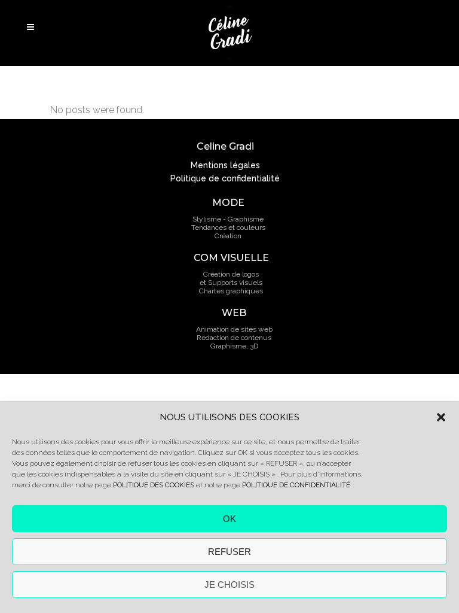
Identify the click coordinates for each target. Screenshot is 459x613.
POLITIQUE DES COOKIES (153, 485)
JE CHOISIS (229, 584)
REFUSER (229, 552)
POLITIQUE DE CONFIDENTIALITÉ (296, 485)
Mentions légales (225, 165)
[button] (441, 417)
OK (229, 519)
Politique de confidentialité (225, 178)
